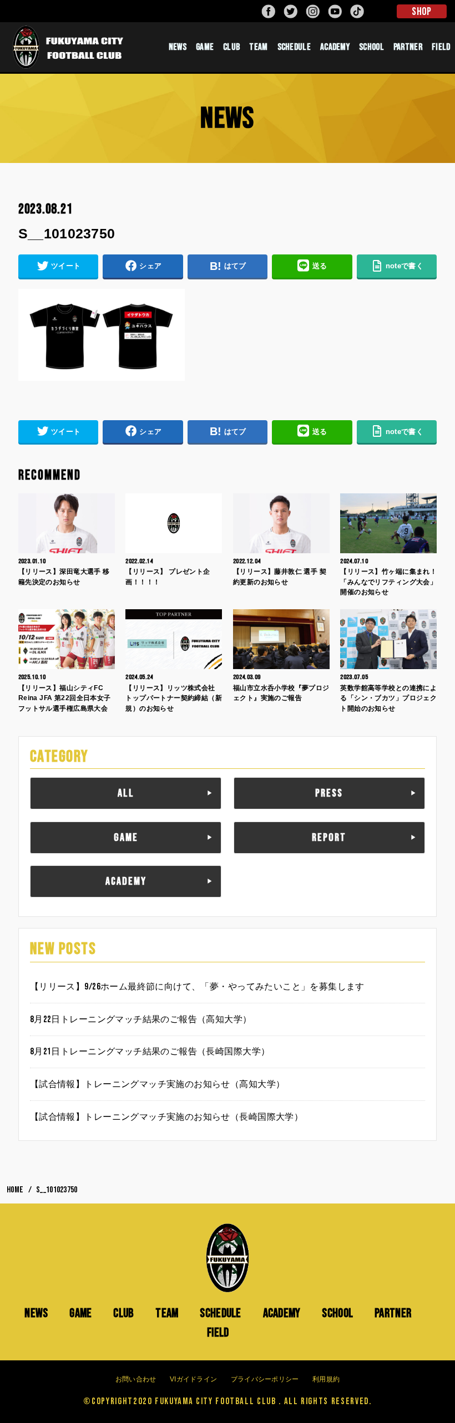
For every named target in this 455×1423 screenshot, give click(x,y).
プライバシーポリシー (265, 1379)
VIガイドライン (193, 1379)
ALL (126, 793)
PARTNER (407, 47)
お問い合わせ (135, 1379)
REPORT (329, 837)
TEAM (258, 47)
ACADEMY (335, 47)
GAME (205, 47)
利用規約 (326, 1379)
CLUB (231, 47)
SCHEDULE (294, 47)
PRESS (329, 793)
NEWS (177, 47)
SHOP (421, 11)
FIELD (218, 1332)
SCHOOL (371, 47)
